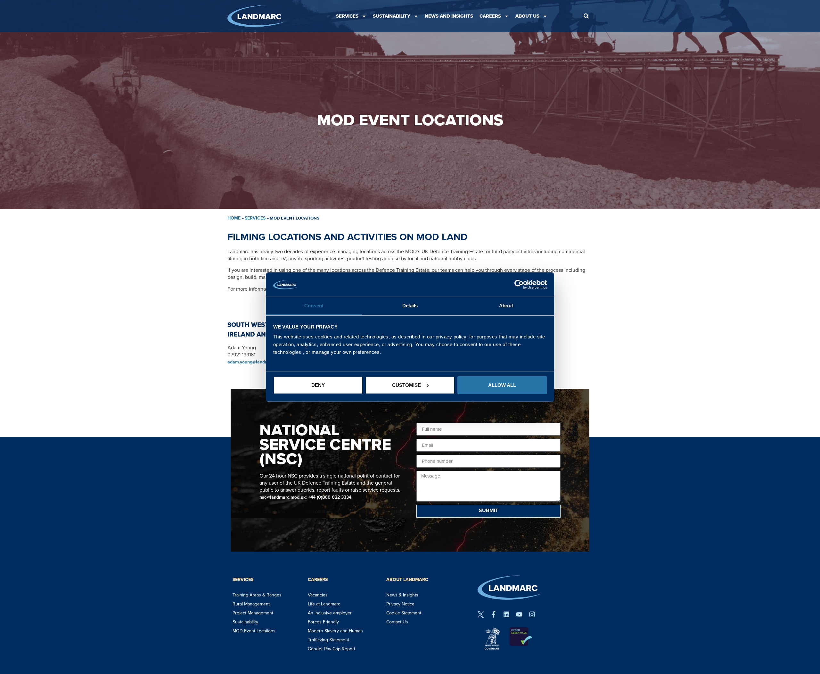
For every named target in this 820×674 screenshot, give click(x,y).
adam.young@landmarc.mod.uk (259, 362)
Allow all (502, 385)
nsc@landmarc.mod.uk (282, 497)
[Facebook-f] (493, 614)
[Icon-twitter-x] (481, 614)
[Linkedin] (506, 614)
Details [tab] (410, 305)
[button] (586, 16)
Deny (318, 385)
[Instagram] (532, 614)
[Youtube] (519, 614)
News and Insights (449, 16)
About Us (527, 16)
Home (234, 218)
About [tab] (506, 305)
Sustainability (391, 16)
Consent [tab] (314, 305)
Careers (490, 16)
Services (347, 16)
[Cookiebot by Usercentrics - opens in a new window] (519, 284)
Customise (406, 385)
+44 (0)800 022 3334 (329, 497)
